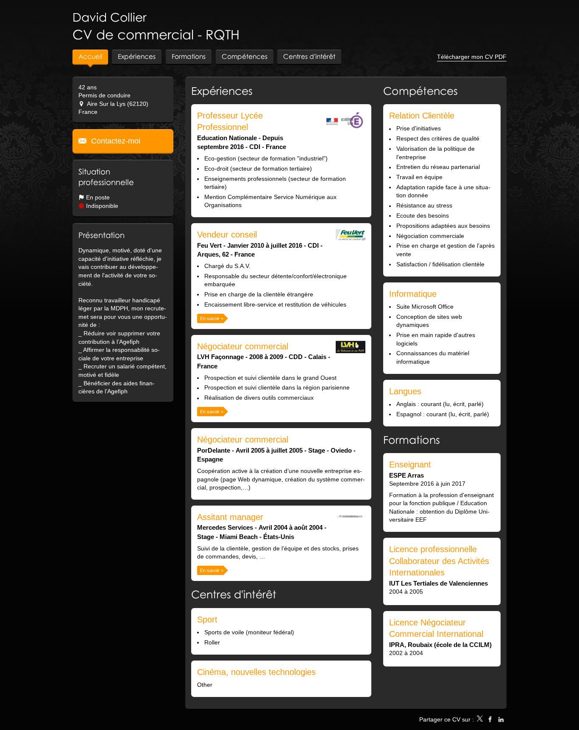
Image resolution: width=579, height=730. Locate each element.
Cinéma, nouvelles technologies (256, 672)
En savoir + (211, 318)
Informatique (413, 294)
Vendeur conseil (227, 234)
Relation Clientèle (421, 115)
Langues (405, 391)
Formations (411, 439)
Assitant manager (230, 517)
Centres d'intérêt (233, 594)
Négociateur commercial (242, 346)
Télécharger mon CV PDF (472, 56)
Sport (207, 619)
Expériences (222, 90)
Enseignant (410, 464)
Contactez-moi (114, 141)
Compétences (420, 90)
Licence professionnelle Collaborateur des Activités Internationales (439, 561)
